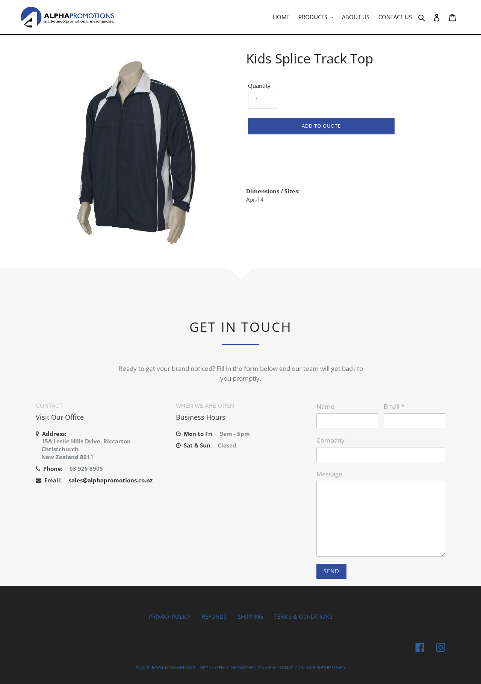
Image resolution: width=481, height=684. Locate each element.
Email (394, 406)
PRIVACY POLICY (170, 616)
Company (330, 440)
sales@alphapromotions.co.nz (111, 480)
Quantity (259, 85)
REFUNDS (214, 616)
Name (325, 406)
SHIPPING (250, 616)
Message (329, 474)
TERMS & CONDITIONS (303, 616)
